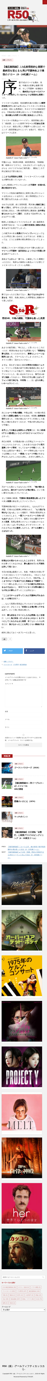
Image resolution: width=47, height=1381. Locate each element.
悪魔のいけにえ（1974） (25, 801)
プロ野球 (16, 664)
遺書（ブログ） (9, 661)
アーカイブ (6, 1307)
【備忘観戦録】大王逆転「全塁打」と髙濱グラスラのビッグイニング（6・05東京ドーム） (29, 835)
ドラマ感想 (35, 1287)
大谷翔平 (29, 1295)
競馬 (5, 1303)
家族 (38, 1295)
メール (7, 719)
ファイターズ (8, 664)
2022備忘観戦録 (9, 1287)
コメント (9, 683)
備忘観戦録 (23, 664)
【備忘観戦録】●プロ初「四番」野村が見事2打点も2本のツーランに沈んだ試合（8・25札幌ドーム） (26, 855)
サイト (7, 727)
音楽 (12, 1303)
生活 (39, 1299)
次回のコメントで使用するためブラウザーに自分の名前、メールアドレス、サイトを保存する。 (23, 739)
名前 (6, 711)
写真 (5, 1295)
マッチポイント (21, 817)
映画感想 (15, 1299)
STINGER (30, 1377)
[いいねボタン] (4, 639)
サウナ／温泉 (23, 1287)
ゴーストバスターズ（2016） (27, 767)
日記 (5, 1299)
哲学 (20, 1295)
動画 (12, 1295)
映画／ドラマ (28, 1299)
